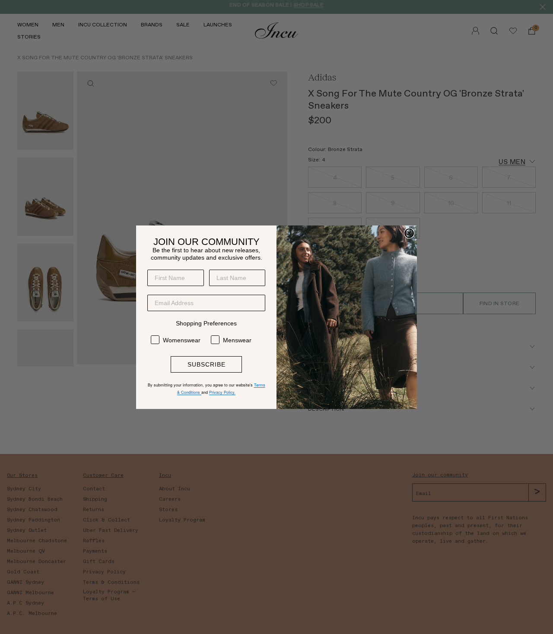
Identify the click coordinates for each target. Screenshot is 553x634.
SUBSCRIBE (207, 364)
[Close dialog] (409, 233)
